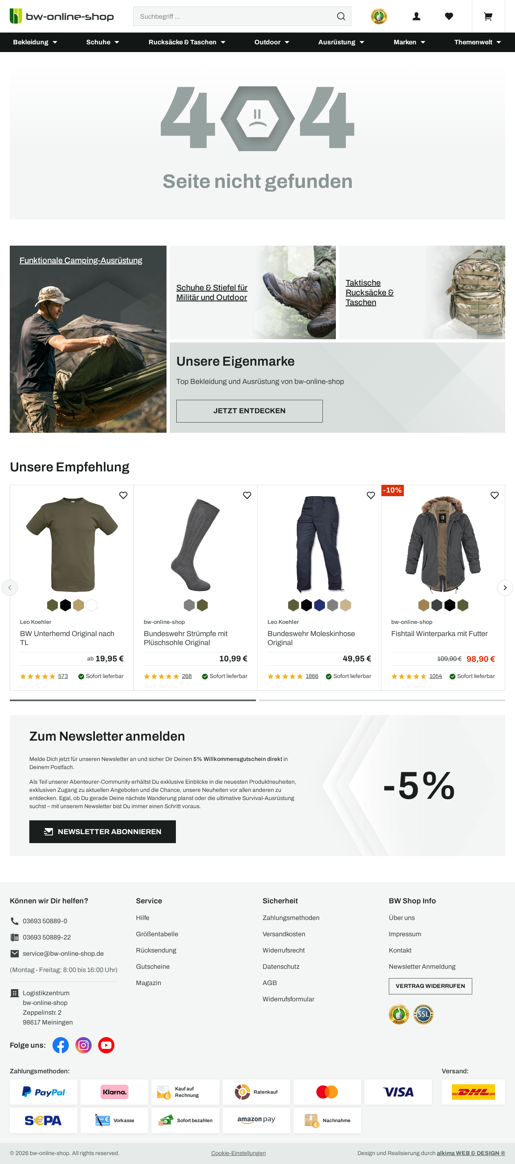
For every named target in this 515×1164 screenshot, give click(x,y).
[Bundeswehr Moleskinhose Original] (319, 544)
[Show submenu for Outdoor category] (287, 42)
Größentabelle (157, 934)
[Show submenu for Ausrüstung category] (362, 42)
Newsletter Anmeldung (422, 966)
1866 (312, 676)
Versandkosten (284, 934)
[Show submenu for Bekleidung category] (55, 42)
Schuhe (98, 42)
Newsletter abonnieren (110, 832)
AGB (270, 982)
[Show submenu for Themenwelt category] (499, 42)
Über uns (402, 917)
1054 (436, 676)
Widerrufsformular (288, 999)
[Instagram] (83, 1045)
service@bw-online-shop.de (63, 953)
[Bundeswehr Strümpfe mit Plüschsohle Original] (196, 544)
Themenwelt (473, 42)
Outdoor (267, 42)
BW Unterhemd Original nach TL (67, 638)
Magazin (148, 982)
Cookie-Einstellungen (238, 1153)
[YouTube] (106, 1045)
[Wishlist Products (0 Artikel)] (449, 16)
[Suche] (341, 16)
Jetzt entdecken (249, 411)
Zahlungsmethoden (291, 917)
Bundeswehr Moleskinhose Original (311, 638)
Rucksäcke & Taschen (183, 42)
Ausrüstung (336, 42)
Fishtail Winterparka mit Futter (439, 634)
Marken (405, 42)
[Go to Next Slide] (505, 588)
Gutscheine (153, 966)
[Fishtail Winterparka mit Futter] (443, 544)
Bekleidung (30, 42)
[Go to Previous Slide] (10, 588)
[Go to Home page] (66, 16)
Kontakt (400, 950)
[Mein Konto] (416, 16)
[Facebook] (61, 1045)
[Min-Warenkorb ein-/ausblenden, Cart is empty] (488, 16)
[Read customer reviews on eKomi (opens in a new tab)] (379, 16)
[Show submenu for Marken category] (423, 42)
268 (187, 676)
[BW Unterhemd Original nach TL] (72, 544)
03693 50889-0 (45, 921)
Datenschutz (281, 966)
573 (63, 676)
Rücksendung (156, 950)
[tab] (133, 700)
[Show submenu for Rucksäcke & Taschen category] (223, 42)
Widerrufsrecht (284, 950)
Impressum (405, 934)
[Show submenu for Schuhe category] (117, 42)
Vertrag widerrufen (430, 986)
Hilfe (142, 917)
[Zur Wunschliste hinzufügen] (123, 495)
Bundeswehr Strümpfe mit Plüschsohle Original (186, 638)
